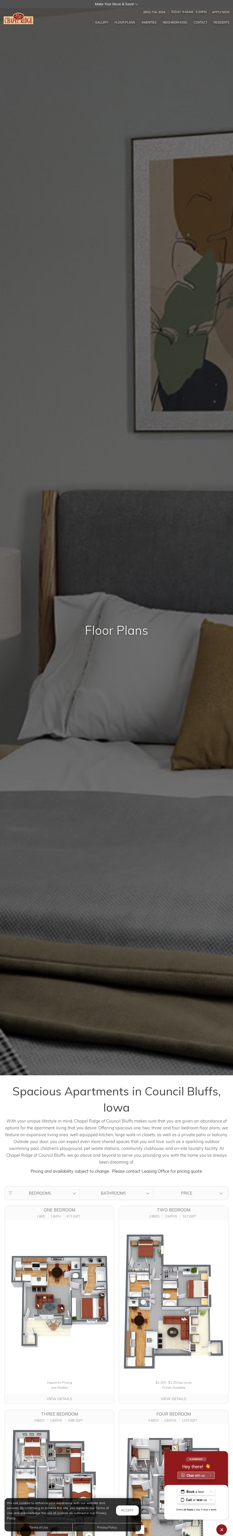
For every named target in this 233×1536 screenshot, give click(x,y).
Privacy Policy (107, 1527)
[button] (116, 4)
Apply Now (221, 12)
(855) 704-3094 (154, 12)
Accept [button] (127, 1510)
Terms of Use (38, 1527)
